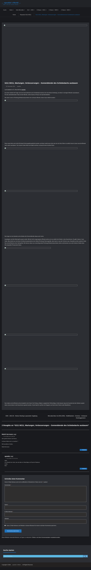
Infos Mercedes (20, 10)
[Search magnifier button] (86, 556)
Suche (4, 10)
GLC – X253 (30, 10)
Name (6, 504)
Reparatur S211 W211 (25, 14)
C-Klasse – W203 (53, 10)
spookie (19, 86)
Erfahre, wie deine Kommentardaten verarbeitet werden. (46, 537)
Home (11, 10)
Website (7, 518)
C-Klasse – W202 (65, 10)
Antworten (84, 449)
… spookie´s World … (11, 3)
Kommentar (8, 485)
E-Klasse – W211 (41, 10)
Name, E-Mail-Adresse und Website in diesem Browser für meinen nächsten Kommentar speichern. (31, 525)
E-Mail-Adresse (9, 511)
